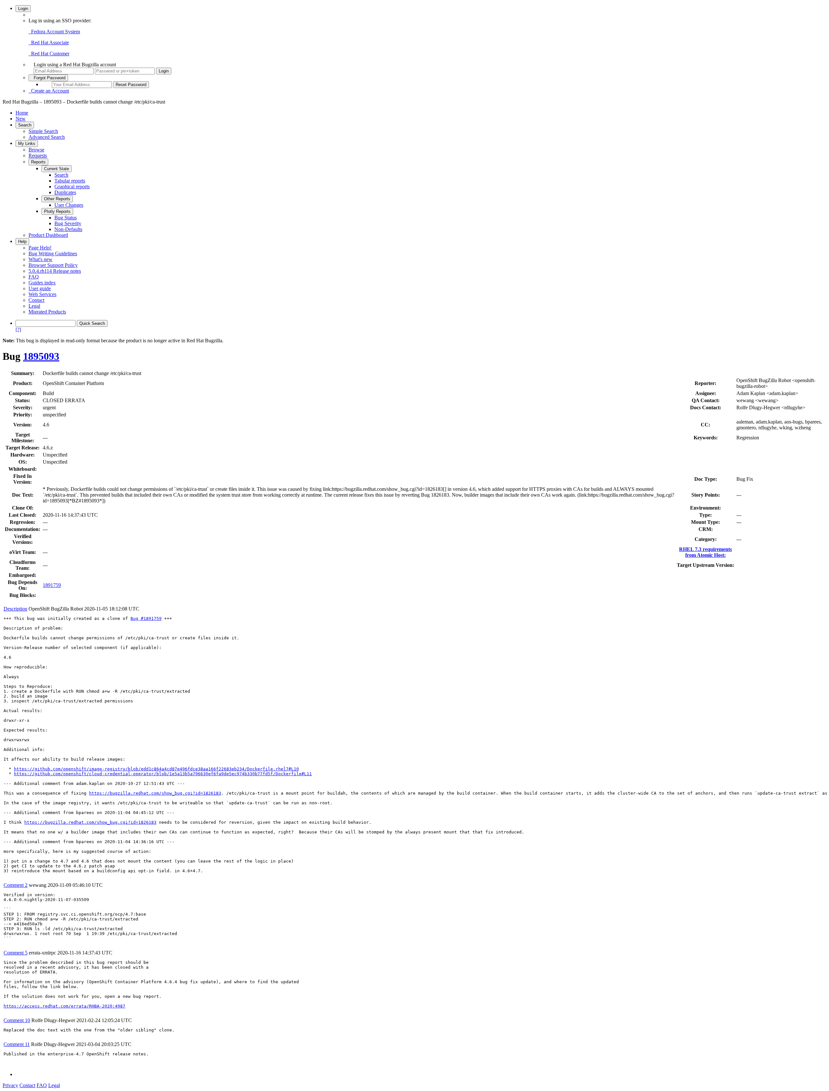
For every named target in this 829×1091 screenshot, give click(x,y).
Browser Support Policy (53, 265)
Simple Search (43, 131)
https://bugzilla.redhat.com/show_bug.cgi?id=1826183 (155, 793)
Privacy (10, 1085)
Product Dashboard (48, 235)
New (21, 118)
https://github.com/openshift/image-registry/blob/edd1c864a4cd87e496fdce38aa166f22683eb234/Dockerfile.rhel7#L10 (156, 768)
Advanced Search (46, 137)
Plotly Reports (57, 211)
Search (24, 125)
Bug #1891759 (146, 618)
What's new (40, 259)
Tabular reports (69, 180)
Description (15, 609)
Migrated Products (47, 311)
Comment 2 (16, 885)
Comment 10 (17, 1020)
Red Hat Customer (48, 53)
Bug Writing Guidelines (52, 253)
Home (22, 113)
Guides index (42, 282)
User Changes (68, 205)
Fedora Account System (54, 31)
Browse (36, 149)
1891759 (52, 585)
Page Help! (39, 247)
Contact (36, 300)
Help (22, 241)
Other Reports (57, 198)
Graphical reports (72, 186)
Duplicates (65, 192)
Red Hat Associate (48, 42)
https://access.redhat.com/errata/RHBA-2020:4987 (64, 1006)
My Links (26, 143)
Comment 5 (16, 952)
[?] (18, 329)
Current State (56, 168)
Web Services (42, 294)
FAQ (33, 277)
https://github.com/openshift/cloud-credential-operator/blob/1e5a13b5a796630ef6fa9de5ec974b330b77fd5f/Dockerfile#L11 (163, 773)
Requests (37, 155)
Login (23, 8)
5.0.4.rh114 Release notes (54, 271)
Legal (34, 306)
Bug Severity (67, 223)
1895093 (41, 356)
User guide (39, 288)
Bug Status (65, 217)
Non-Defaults (68, 229)
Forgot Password (48, 77)
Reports (38, 162)
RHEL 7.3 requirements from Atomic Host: (705, 552)
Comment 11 (17, 1044)
